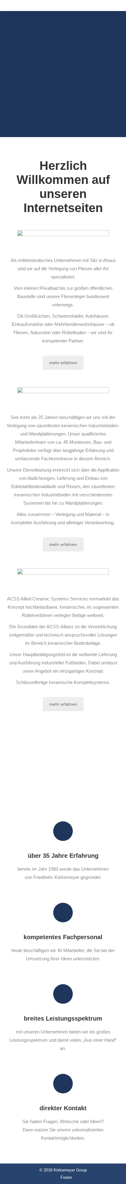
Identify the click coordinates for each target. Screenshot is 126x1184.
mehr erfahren (63, 362)
